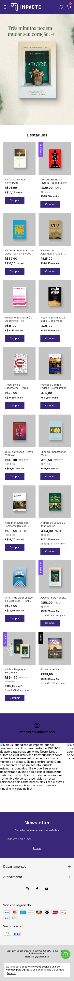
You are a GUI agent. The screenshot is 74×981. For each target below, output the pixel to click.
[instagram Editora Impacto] (27, 888)
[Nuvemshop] (37, 957)
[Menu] (6, 7)
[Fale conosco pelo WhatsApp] (65, 954)
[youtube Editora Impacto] (46, 888)
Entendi (11, 973)
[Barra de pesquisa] (61, 7)
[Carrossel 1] (37, 69)
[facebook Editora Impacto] (37, 888)
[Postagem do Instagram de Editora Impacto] (32, 775)
